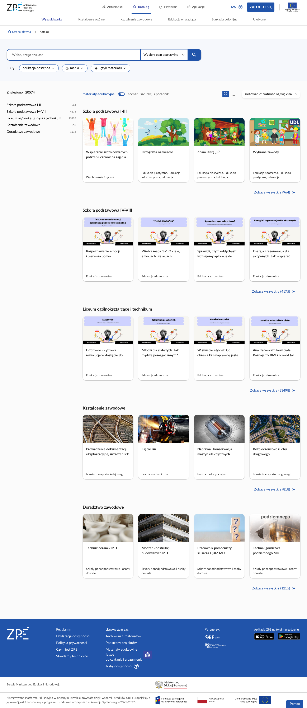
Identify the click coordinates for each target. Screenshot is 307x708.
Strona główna (21, 31)
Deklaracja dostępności (73, 636)
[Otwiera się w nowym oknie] (264, 636)
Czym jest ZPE (66, 649)
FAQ (233, 7)
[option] (41, 105)
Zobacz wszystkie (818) (272, 489)
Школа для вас (117, 629)
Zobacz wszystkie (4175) (271, 291)
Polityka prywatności (71, 643)
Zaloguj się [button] (261, 7)
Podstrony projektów (121, 643)
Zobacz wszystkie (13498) (270, 390)
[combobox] (39, 68)
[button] (240, 7)
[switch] (126, 94)
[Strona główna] (30, 633)
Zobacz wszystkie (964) (272, 192)
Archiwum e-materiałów (123, 636)
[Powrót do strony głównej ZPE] (22, 7)
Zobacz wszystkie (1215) (271, 588)
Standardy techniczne (72, 656)
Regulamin (63, 629)
